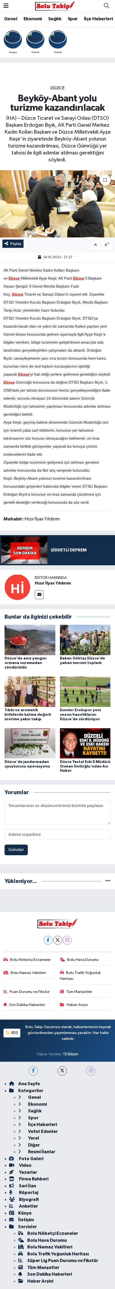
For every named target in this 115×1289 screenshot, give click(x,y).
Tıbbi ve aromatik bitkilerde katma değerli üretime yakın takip (28, 714)
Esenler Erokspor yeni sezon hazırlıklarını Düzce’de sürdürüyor (80, 714)
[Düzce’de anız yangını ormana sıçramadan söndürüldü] (30, 640)
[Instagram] (67, 940)
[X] (57, 940)
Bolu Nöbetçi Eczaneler (30, 960)
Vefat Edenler (42, 1131)
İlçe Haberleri (98, 19)
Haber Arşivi (77, 1005)
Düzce (58, 88)
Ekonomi (33, 19)
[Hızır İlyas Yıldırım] (17, 587)
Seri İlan (27, 1186)
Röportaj (28, 1192)
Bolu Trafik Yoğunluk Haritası (80, 976)
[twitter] (62, 1071)
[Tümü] (107, 881)
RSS (14, 1033)
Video (25, 1165)
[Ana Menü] (6, 6)
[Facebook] (48, 940)
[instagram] (90, 1071)
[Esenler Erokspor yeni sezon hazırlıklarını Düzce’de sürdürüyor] (85, 691)
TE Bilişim (70, 1054)
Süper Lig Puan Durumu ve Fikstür (62, 1260)
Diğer (33, 1145)
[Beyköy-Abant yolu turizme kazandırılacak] (57, 203)
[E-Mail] (39, 594)
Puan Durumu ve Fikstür (30, 992)
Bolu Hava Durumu (83, 960)
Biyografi (28, 1199)
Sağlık (54, 19)
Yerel (33, 1138)
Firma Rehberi (33, 1179)
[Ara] (106, 6)
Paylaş (15, 244)
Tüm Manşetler (79, 992)
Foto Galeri (30, 1158)
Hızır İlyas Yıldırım (53, 583)
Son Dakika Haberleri (27, 1005)
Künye (25, 1213)
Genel (10, 19)
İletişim (26, 1220)
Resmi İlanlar (41, 1151)
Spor (73, 19)
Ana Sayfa (29, 1083)
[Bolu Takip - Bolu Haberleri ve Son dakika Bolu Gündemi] (55, 6)
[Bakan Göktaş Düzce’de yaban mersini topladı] (85, 640)
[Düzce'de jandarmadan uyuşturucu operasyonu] (30, 743)
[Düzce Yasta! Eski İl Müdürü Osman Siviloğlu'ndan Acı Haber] (85, 743)
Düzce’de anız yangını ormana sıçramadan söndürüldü (26, 663)
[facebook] (33, 1071)
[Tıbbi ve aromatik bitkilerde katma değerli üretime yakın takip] (30, 691)
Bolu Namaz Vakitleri (28, 973)
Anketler (28, 1206)
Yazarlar (27, 1172)
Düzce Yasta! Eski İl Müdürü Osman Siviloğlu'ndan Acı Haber (85, 766)
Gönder (16, 850)
